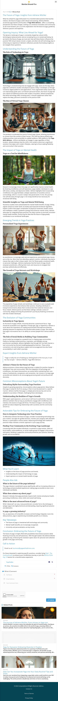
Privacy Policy (29, 698)
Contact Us (29, 689)
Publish (51, 600)
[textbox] (29, 4)
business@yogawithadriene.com (24, 548)
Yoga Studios (9, 562)
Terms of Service (29, 693)
